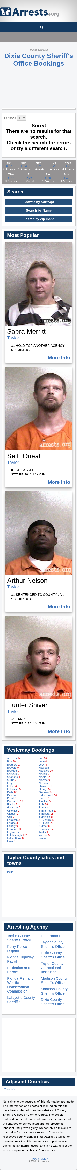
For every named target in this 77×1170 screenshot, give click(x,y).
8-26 (68, 165)
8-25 (53, 165)
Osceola (45, 792)
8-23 (24, 165)
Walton (44, 838)
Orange (45, 789)
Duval (11, 798)
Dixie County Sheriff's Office (53, 955)
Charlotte (14, 776)
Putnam (44, 807)
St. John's (46, 819)
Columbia (14, 789)
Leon (43, 761)
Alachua (14, 758)
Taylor (13, 337)
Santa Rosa (47, 810)
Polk (43, 804)
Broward (13, 770)
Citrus (11, 779)
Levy (43, 764)
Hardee (12, 822)
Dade (12, 792)
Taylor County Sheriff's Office (19, 938)
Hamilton (13, 819)
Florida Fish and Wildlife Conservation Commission (20, 984)
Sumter (44, 826)
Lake (11, 841)
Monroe (44, 779)
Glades (12, 813)
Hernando (14, 829)
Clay (11, 783)
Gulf (10, 816)
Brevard (13, 767)
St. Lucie (46, 822)
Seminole (46, 816)
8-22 (9, 165)
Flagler (12, 804)
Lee (43, 758)
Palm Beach (48, 795)
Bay (11, 761)
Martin (44, 776)
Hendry (12, 826)
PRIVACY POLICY (39, 1159)
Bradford (13, 764)
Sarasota (46, 813)
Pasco (44, 798)
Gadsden (13, 807)
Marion (44, 773)
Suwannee (46, 829)
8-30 (66, 177)
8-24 (39, 165)
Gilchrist (13, 810)
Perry (10, 871)
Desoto (12, 795)
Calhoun (13, 773)
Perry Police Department (17, 948)
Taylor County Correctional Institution (52, 967)
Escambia (15, 801)
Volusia (45, 835)
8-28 (29, 177)
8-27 (11, 177)
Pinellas (45, 801)
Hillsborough (17, 835)
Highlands (14, 832)
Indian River (15, 838)
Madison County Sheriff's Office (54, 980)
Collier (12, 786)
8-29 (48, 177)
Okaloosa (45, 786)
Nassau (44, 783)
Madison (45, 767)
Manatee (46, 770)
